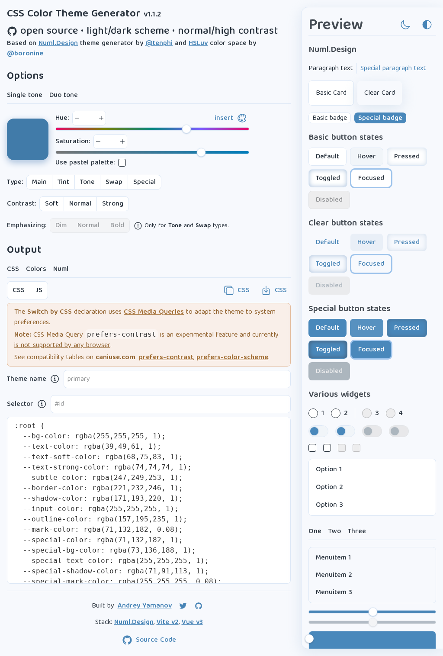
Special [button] (144, 182)
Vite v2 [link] (168, 622)
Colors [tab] (36, 269)
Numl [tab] (60, 269)
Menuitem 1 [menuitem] (333, 557)
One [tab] (314, 531)
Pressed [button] (407, 156)
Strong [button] (112, 203)
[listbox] (372, 487)
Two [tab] (334, 531)
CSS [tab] (13, 269)
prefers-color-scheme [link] (232, 357)
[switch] (318, 431)
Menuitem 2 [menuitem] (334, 574)
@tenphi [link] (159, 43)
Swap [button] (114, 182)
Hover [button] (366, 156)
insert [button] (224, 118)
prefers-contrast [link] (166, 357)
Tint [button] (63, 182)
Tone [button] (87, 182)
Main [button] (39, 182)
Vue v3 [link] (192, 622)
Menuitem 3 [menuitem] (334, 592)
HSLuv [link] (198, 43)
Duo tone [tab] (63, 95)
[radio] (313, 413)
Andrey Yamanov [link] (145, 606)
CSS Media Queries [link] (154, 312)
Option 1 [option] (329, 469)
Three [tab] (357, 531)
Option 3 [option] (329, 504)
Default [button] (327, 156)
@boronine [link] (25, 53)
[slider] (152, 129)
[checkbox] (122, 163)
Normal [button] (80, 203)
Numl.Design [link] (58, 43)
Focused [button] (371, 178)
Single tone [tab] (24, 95)
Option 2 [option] (329, 487)
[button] (77, 118)
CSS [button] (19, 290)
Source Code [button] (156, 639)
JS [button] (38, 290)
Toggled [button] (328, 178)
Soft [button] (51, 203)
